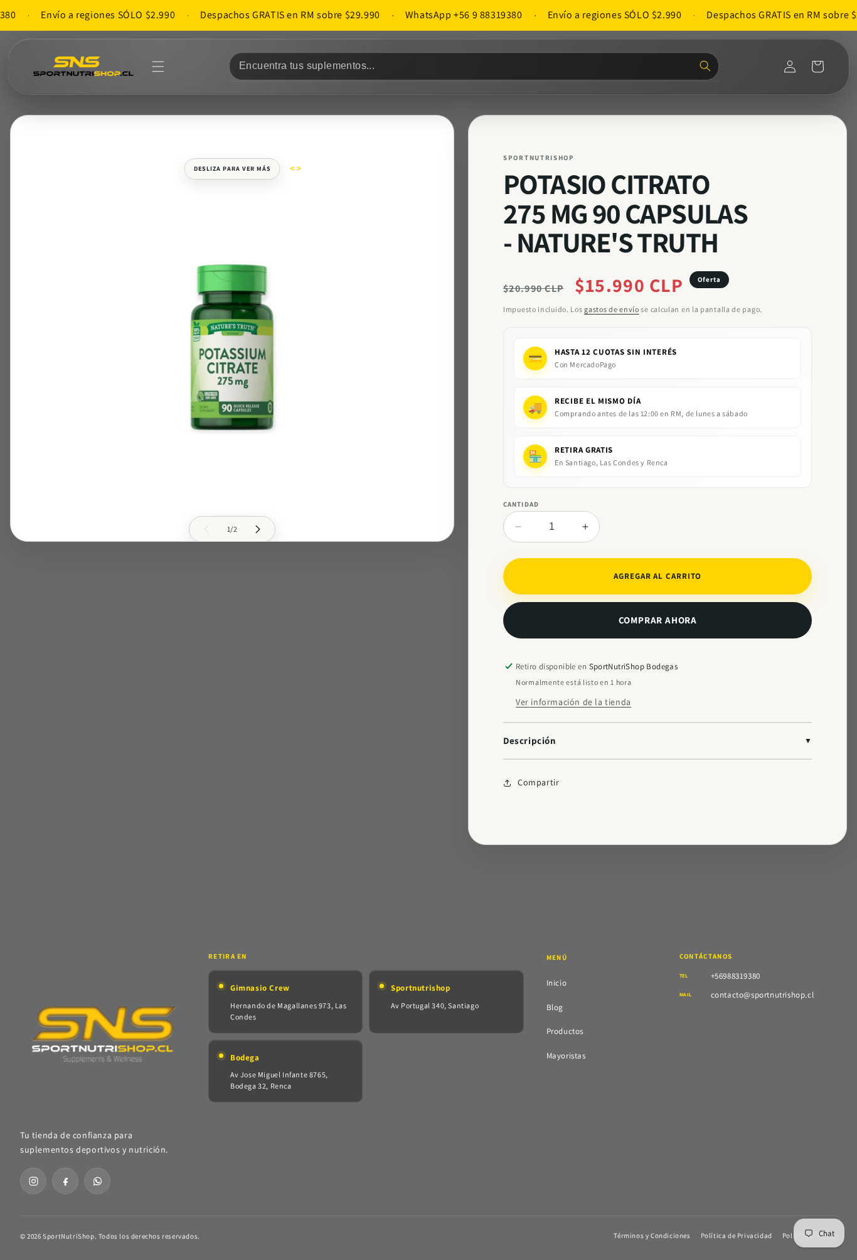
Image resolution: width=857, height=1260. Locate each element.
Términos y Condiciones (652, 1235)
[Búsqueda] (705, 66)
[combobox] (474, 66)
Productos (564, 1031)
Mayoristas (566, 1055)
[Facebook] (65, 1181)
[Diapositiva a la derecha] (258, 529)
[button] (158, 66)
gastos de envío (611, 309)
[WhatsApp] (97, 1181)
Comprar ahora (658, 620)
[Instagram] (33, 1181)
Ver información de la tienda (573, 702)
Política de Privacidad (736, 1235)
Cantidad (521, 504)
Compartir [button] (538, 782)
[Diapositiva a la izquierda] (206, 529)
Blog (554, 1007)
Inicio (556, 982)
